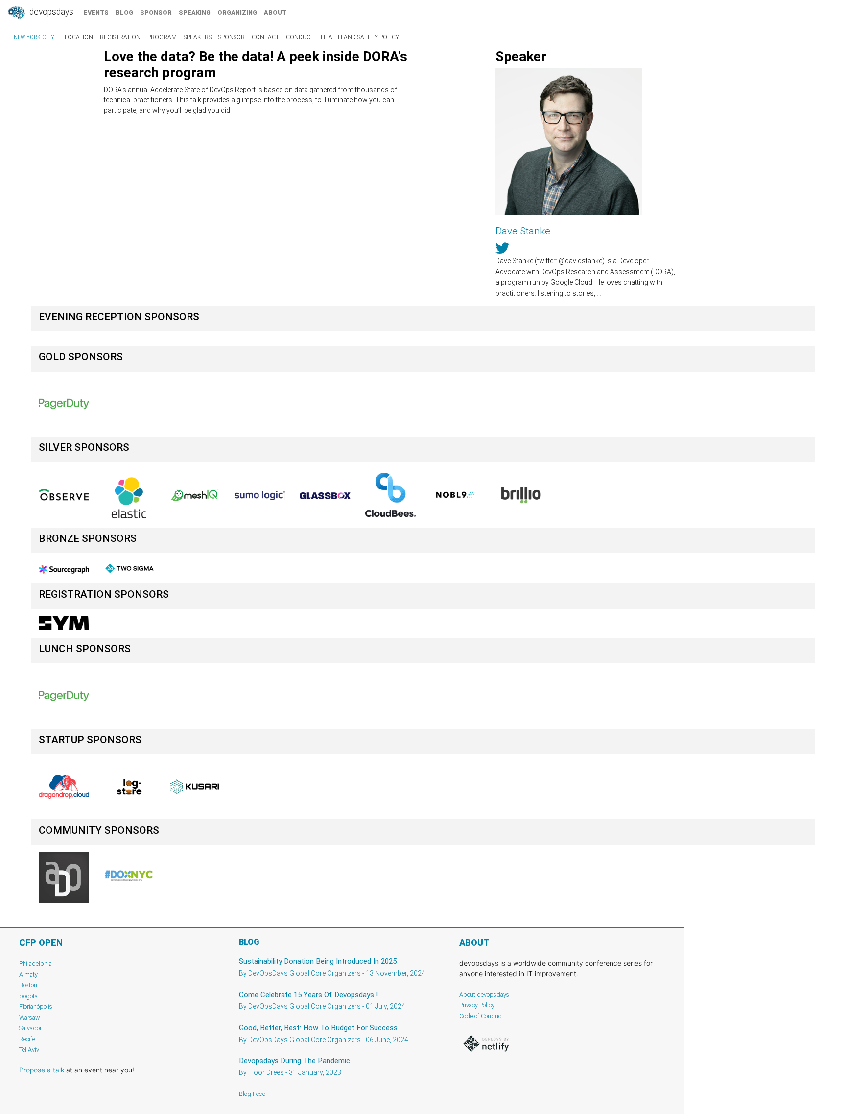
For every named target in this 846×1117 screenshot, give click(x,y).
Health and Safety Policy (360, 37)
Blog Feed (252, 1093)
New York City (34, 37)
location (79, 37)
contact (265, 37)
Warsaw (29, 1017)
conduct (300, 37)
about (275, 12)
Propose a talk (41, 1070)
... (599, 293)
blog (124, 12)
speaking (195, 12)
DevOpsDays (50, 12)
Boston (28, 985)
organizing (237, 12)
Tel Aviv (29, 1049)
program (162, 37)
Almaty (28, 974)
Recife (27, 1039)
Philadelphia (35, 963)
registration (120, 37)
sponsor (156, 12)
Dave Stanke (522, 231)
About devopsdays (484, 994)
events (96, 12)
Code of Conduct (481, 1016)
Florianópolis (35, 1006)
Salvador (30, 1028)
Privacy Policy (476, 1005)
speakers (198, 37)
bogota (28, 996)
